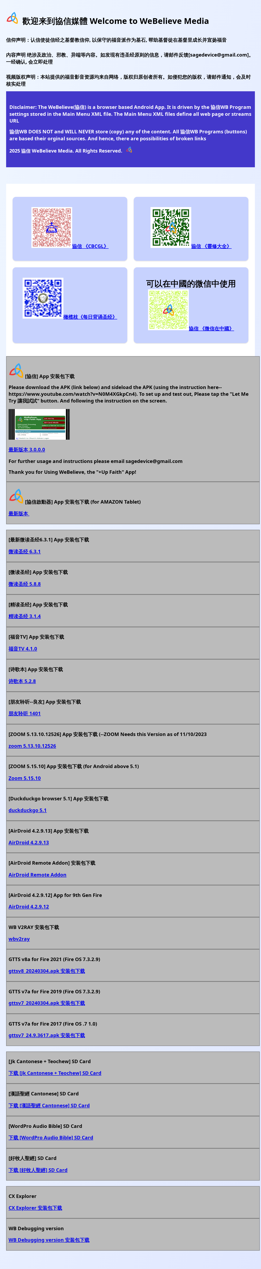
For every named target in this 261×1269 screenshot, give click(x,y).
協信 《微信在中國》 (211, 328)
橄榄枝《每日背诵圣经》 (90, 316)
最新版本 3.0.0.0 (27, 449)
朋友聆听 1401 (25, 713)
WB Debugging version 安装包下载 (49, 1239)
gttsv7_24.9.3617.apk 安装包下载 (47, 1035)
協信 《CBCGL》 (90, 246)
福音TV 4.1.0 (23, 648)
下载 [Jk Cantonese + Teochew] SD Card (55, 1072)
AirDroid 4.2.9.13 (29, 842)
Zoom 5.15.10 (25, 778)
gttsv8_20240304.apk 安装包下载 (47, 970)
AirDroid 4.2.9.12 (29, 906)
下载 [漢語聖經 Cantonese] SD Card (49, 1105)
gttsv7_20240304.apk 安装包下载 (47, 1002)
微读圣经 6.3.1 (25, 551)
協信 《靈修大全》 (211, 246)
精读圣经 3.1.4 (25, 616)
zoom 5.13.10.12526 (32, 745)
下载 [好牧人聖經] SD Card (38, 1169)
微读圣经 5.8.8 (25, 583)
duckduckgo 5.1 (28, 810)
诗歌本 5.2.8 (22, 681)
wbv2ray (19, 938)
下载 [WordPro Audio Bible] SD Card (51, 1137)
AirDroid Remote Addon (37, 874)
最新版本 (19, 513)
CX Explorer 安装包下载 (35, 1207)
